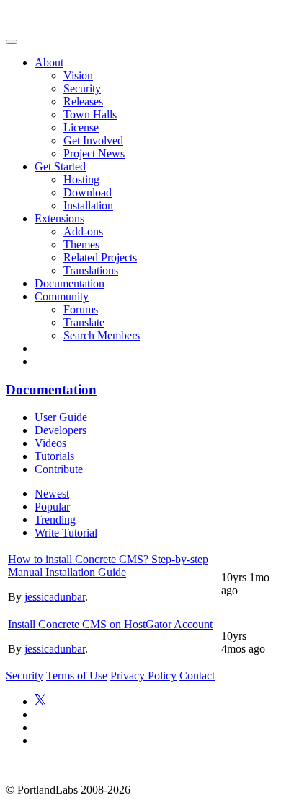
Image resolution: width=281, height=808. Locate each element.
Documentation (69, 283)
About (49, 62)
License (81, 127)
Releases (83, 101)
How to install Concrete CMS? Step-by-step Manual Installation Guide (108, 565)
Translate (83, 322)
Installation (88, 205)
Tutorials (54, 456)
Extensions (59, 218)
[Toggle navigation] (11, 42)
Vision (78, 75)
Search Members (101, 335)
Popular (52, 506)
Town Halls (90, 114)
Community (62, 296)
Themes (81, 244)
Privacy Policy (143, 675)
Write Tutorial (66, 532)
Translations (90, 270)
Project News (94, 153)
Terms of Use (76, 675)
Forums (80, 309)
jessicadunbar (54, 597)
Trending (55, 519)
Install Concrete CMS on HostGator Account (110, 624)
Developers (60, 430)
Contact (197, 675)
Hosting (81, 179)
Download (87, 192)
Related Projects (100, 257)
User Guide (61, 417)
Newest (52, 493)
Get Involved (93, 140)
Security (82, 88)
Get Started (60, 166)
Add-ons (83, 231)
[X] (40, 701)
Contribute (59, 469)
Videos (50, 443)
